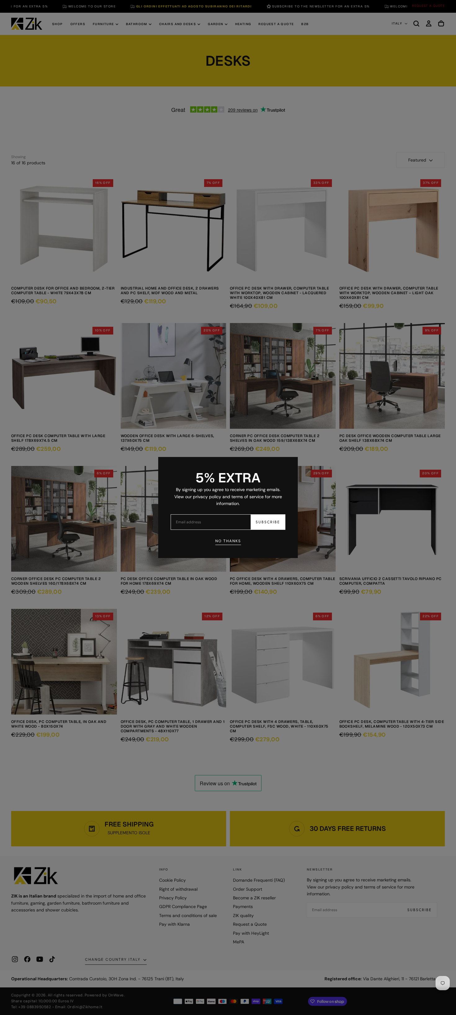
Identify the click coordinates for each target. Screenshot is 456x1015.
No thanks (228, 541)
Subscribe (268, 522)
